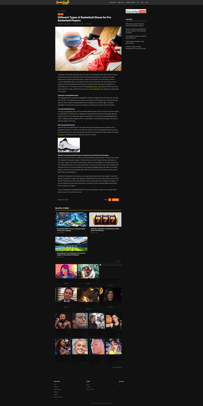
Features (56, 392)
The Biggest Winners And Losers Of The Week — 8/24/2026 (113, 359)
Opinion (56, 394)
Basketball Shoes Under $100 (95, 86)
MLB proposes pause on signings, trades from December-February (135, 24)
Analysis (56, 386)
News (55, 384)
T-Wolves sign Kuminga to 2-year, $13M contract (135, 42)
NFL (138, 2)
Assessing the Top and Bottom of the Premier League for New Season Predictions (71, 254)
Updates (64, 10)
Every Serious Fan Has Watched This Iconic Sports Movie (96, 332)
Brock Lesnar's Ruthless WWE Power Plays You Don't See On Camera (95, 360)
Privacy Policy (90, 389)
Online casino (130, 2)
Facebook (115, 199)
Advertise (112, 2)
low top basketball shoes (68, 111)
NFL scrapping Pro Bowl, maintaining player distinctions (136, 37)
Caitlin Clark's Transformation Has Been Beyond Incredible (113, 333)
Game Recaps (57, 389)
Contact (89, 386)
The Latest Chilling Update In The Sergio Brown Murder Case (79, 333)
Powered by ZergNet (117, 367)
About (88, 384)
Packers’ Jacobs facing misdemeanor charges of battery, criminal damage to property (136, 30)
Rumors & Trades (58, 397)
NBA (142, 2)
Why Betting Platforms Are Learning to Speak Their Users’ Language (71, 229)
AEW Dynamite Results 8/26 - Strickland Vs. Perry (63, 332)
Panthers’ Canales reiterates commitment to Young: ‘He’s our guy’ (136, 47)
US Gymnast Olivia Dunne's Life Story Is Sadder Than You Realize (79, 359)
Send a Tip (121, 2)
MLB (146, 2)
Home (59, 10)
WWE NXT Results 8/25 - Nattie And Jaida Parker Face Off (62, 359)
